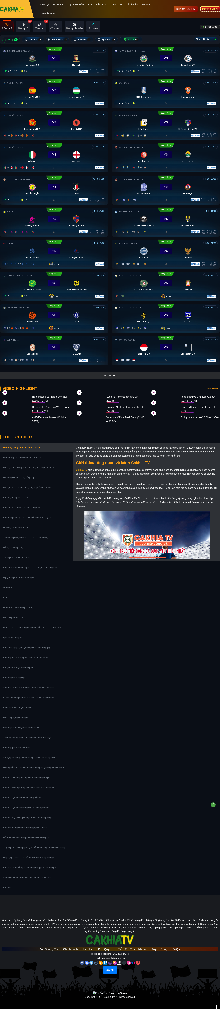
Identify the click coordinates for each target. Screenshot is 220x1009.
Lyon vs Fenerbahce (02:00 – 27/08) (123, 398)
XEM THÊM (212, 388)
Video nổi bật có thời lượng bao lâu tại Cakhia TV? (27, 877)
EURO (6, 597)
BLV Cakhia (59, 39)
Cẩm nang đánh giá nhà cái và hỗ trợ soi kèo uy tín (27, 517)
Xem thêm (109, 376)
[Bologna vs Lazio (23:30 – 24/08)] (163, 417)
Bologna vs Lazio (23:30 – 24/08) (200, 417)
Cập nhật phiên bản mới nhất (16, 747)
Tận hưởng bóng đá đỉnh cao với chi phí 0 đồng (25, 537)
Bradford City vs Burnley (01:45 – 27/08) (200, 409)
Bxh (90, 4)
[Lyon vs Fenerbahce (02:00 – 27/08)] (89, 396)
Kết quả (101, 4)
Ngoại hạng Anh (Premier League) (18, 577)
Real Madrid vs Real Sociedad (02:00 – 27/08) (49, 398)
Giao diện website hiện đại (15, 527)
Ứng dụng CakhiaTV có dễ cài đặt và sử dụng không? (28, 857)
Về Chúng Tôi (49, 949)
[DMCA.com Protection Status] (110, 993)
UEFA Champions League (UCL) (18, 607)
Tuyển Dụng (49, 13)
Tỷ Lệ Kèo (132, 4)
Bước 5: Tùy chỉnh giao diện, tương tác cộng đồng (27, 817)
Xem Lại (44, 4)
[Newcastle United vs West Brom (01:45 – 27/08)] (15, 406)
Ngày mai (108, 39)
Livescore (116, 4)
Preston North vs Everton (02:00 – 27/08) (125, 409)
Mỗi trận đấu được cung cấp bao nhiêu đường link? (27, 837)
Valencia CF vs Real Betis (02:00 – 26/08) (125, 419)
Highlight (59, 4)
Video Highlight (20, 388)
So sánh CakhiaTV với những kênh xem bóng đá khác (28, 687)
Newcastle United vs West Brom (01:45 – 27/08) (50, 409)
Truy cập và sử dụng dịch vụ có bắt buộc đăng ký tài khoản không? (34, 847)
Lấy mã (110, 970)
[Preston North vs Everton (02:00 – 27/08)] (89, 406)
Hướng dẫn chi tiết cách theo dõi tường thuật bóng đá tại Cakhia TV (35, 767)
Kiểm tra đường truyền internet (17, 707)
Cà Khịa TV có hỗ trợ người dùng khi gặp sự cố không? (29, 867)
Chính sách (70, 949)
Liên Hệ (88, 949)
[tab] (7, 26)
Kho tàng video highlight (14, 677)
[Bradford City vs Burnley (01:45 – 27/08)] (163, 406)
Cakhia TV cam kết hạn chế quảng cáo (21, 507)
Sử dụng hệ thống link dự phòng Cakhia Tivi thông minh (29, 757)
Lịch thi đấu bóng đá (12, 637)
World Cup (8, 587)
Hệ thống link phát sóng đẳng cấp (19, 477)
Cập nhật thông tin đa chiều (16, 497)
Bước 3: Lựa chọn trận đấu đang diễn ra (22, 797)
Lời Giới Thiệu (17, 437)
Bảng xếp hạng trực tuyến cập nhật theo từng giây (26, 647)
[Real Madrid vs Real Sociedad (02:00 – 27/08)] (15, 396)
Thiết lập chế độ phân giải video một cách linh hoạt (27, 737)
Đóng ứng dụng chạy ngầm (16, 717)
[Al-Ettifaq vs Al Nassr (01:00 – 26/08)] (15, 417)
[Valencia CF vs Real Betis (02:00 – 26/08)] (89, 417)
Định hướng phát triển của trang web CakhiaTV (25, 457)
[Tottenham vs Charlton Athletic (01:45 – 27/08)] (163, 396)
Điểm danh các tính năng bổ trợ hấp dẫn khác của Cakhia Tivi (32, 627)
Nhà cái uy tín (185, 9)
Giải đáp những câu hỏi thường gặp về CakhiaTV (26, 827)
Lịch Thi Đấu (76, 4)
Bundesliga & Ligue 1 (13, 617)
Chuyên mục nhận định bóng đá (18, 667)
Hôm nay (83, 39)
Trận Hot (35, 39)
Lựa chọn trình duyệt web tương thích (21, 727)
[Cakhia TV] (12, 9)
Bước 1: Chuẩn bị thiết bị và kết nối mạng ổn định (26, 777)
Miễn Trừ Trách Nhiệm (132, 949)
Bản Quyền (105, 949)
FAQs (176, 949)
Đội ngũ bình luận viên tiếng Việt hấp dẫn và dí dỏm (27, 487)
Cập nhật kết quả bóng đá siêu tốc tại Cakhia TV (26, 657)
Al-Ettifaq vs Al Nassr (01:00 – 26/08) (49, 419)
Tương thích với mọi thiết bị (16, 557)
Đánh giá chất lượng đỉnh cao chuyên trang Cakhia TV (29, 467)
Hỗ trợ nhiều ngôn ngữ (13, 547)
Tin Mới (146, 4)
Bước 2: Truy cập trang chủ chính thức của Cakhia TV (29, 787)
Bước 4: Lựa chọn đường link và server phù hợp (26, 807)
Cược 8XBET (210, 9)
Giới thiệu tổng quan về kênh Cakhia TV (23, 447)
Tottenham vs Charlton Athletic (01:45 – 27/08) (198, 398)
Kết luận (7, 887)
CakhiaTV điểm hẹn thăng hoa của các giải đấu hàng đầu (30, 567)
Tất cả (133, 39)
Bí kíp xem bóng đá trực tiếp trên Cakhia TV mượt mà (29, 697)
